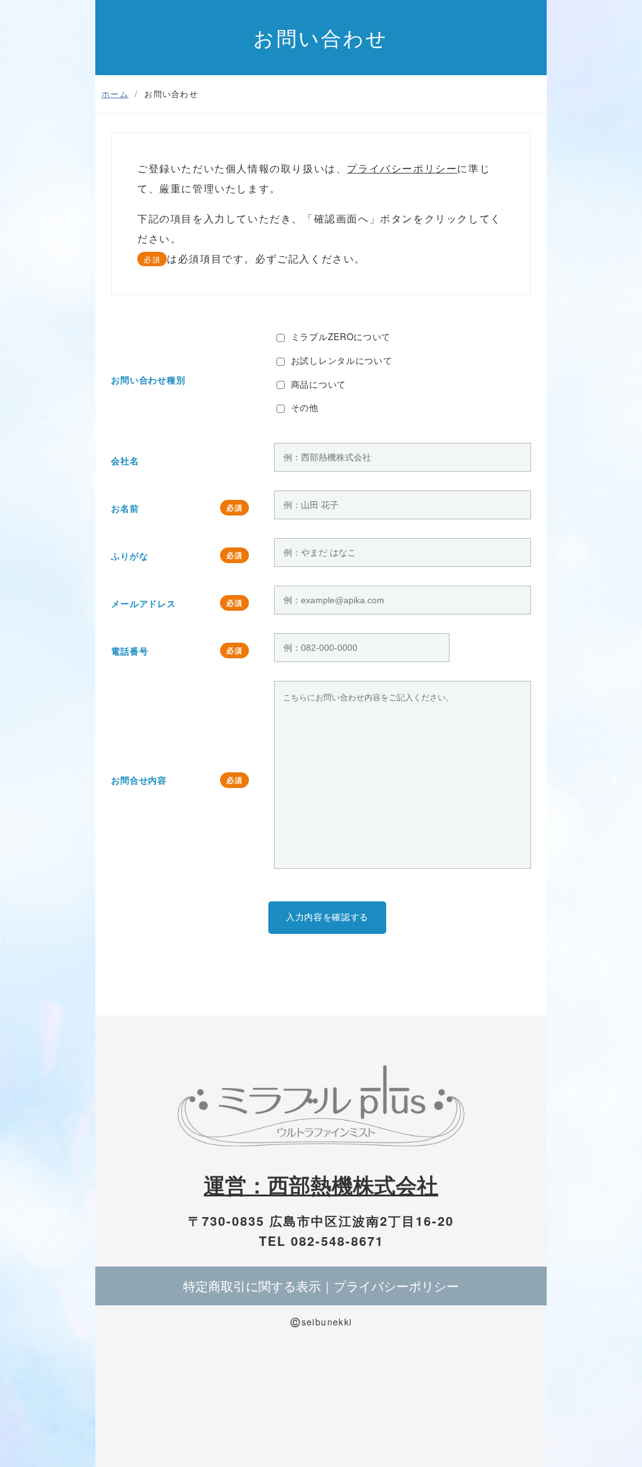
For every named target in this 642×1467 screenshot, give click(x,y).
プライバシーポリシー (402, 168)
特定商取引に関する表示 (252, 1286)
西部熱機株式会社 (353, 1184)
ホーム (115, 94)
